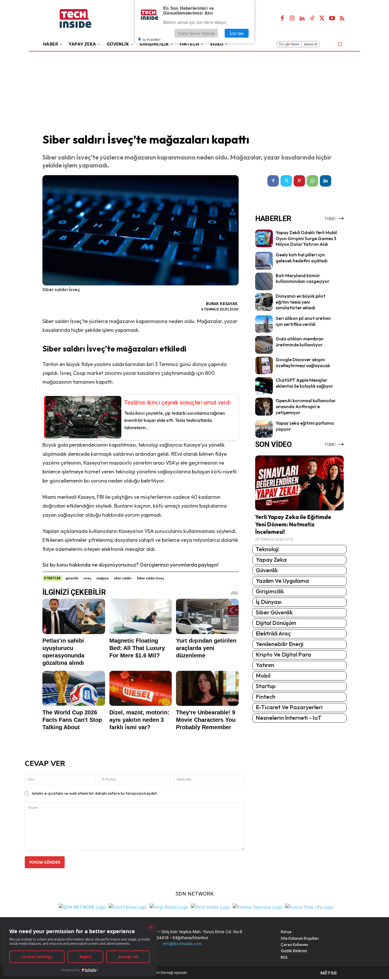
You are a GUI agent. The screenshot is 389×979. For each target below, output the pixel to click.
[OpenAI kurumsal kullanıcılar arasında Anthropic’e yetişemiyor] (264, 406)
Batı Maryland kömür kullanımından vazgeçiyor (302, 278)
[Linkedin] (302, 18)
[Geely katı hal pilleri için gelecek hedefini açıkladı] (264, 260)
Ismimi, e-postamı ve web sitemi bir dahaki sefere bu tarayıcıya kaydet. (94, 793)
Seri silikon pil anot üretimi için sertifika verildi (303, 321)
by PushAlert (151, 39)
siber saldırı (123, 578)
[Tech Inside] (210, 906)
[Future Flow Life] (309, 906)
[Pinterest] (299, 181)
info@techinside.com (182, 943)
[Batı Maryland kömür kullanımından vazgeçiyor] (264, 281)
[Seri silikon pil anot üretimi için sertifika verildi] (264, 324)
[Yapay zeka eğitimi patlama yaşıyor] (264, 429)
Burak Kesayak (222, 303)
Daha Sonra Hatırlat (196, 33)
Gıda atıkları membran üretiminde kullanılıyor (300, 342)
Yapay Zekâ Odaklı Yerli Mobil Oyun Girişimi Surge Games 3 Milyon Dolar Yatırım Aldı (306, 238)
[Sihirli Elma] (127, 906)
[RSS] (342, 18)
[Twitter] (322, 18)
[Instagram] (292, 18)
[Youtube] (332, 18)
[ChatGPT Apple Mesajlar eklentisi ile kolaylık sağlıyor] (264, 386)
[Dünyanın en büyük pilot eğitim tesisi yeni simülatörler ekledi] (264, 302)
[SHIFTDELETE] (82, 906)
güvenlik (71, 578)
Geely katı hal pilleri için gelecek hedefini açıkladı (301, 257)
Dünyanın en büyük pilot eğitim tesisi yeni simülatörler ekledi (300, 302)
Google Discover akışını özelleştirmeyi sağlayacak (303, 362)
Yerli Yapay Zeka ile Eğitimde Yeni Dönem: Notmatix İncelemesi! (293, 524)
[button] (340, 44)
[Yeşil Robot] (169, 906)
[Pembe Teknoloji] (257, 906)
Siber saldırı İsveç (150, 578)
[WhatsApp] (312, 181)
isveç (87, 578)
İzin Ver (237, 33)
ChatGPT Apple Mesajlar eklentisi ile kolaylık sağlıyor (304, 383)
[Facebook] (282, 18)
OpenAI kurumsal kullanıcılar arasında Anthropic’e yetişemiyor (306, 406)
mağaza (102, 578)
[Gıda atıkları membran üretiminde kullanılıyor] (264, 344)
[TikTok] (312, 18)
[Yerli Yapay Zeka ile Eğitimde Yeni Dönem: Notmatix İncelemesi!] (299, 482)
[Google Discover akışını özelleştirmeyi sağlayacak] (264, 365)
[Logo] (83, 18)
